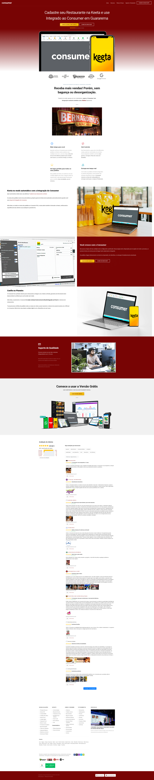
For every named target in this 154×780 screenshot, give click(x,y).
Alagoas (43, 742)
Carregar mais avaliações (90, 688)
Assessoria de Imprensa (70, 719)
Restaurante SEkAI (71, 460)
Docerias (80, 717)
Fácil (81, 452)
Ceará (57, 742)
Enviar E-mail (55, 718)
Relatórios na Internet (44, 732)
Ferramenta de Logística (44, 724)
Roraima (44, 744)
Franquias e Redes (82, 721)
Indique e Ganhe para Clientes (70, 725)
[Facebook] (74, 755)
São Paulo (55, 744)
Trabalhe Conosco (69, 712)
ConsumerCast (69, 731)
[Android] (83, 755)
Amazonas (50, 742)
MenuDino (86, 452)
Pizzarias (80, 713)
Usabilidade (68, 452)
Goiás (72, 742)
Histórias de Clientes (70, 717)
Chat (54, 722)
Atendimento (73, 449)
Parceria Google (69, 729)
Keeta (84, 100)
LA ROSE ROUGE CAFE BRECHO (74, 552)
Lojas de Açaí (81, 722)
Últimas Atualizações (57, 728)
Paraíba (51, 743)
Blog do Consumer (69, 715)
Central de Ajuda (56, 710)
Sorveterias (81, 719)
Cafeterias (81, 724)
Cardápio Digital (43, 719)
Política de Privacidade (49, 776)
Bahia (54, 742)
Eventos (67, 733)
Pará (48, 743)
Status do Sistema (56, 730)
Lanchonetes (81, 715)
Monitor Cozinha (43, 722)
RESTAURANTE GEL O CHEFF (74, 571)
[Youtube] (77, 755)
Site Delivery (92, 452)
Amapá (46, 742)
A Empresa (68, 710)
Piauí (63, 743)
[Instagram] (79, 755)
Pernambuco (59, 743)
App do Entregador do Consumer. (18, 200)
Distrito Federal (61, 742)
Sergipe (59, 744)
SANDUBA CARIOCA (72, 500)
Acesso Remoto (56, 720)
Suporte (67, 449)
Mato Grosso (80, 742)
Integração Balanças (44, 730)
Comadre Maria (71, 527)
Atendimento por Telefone (56, 716)
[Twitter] (81, 755)
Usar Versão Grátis (111, 775)
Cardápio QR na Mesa (44, 715)
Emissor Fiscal (42, 717)
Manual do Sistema (56, 712)
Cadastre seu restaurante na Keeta (38, 194)
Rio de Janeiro (67, 743)
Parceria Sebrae (69, 727)
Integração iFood (43, 721)
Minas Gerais (44, 743)
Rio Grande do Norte (74, 743)
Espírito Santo (67, 742)
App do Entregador (43, 726)
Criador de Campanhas (44, 728)
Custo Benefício (75, 452)
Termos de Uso (41, 776)
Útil (67, 476)
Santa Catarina (50, 744)
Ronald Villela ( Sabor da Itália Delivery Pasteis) (77, 596)
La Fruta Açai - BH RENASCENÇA (74, 479)
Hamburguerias (82, 712)
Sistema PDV (42, 712)
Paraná (54, 743)
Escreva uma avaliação (44, 457)
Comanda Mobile (81, 449)
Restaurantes (81, 710)
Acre (40, 742)
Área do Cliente (69, 713)
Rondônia (41, 744)
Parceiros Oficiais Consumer (69, 721)
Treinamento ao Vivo (57, 713)
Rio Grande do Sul (82, 743)
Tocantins (63, 744)
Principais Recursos (43, 710)
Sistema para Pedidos (44, 733)
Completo (88, 449)
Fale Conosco (100, 775)
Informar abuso (72, 496)
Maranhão (76, 742)
